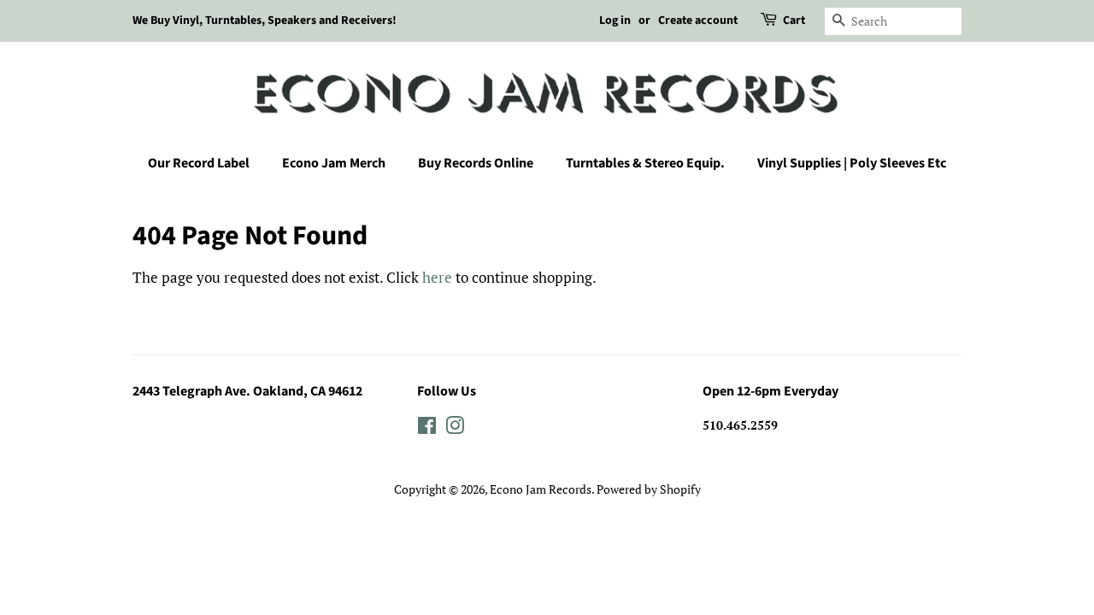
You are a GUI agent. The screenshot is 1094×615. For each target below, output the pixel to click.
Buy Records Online (475, 163)
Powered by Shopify (649, 489)
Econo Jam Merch (333, 163)
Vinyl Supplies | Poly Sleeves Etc (851, 163)
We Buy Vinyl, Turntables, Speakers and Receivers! (264, 20)
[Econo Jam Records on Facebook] (427, 428)
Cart (794, 20)
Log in (615, 20)
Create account (698, 20)
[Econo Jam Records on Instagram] (454, 428)
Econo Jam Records (540, 489)
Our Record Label (199, 163)
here (437, 277)
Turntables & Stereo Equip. (645, 163)
